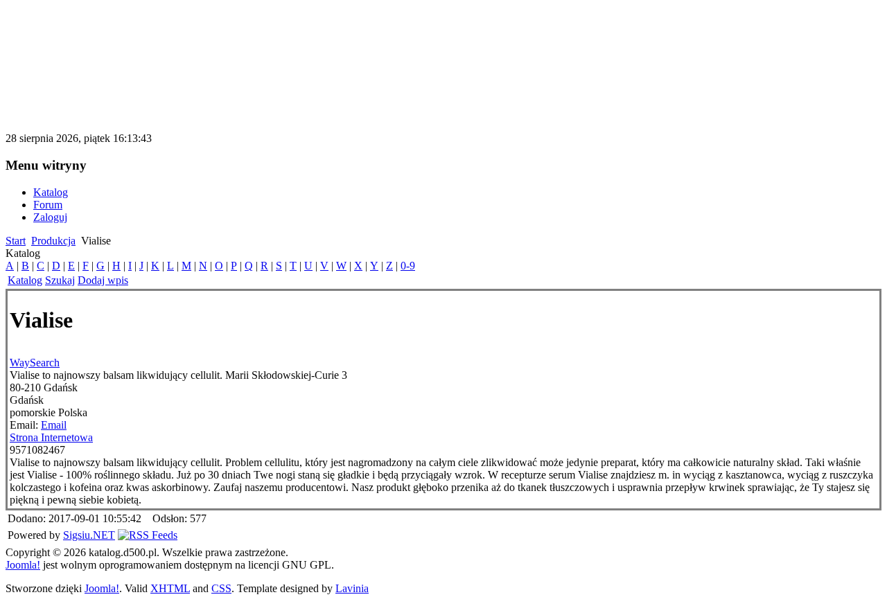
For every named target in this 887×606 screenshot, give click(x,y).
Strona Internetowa (51, 437)
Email (54, 425)
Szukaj (60, 280)
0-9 (408, 265)
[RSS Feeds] (147, 535)
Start (16, 241)
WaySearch (35, 362)
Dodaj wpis (103, 280)
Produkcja (53, 241)
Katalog (25, 280)
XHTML (170, 588)
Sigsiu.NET (89, 535)
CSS (221, 588)
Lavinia (352, 588)
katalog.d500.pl (79, 31)
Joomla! (23, 565)
